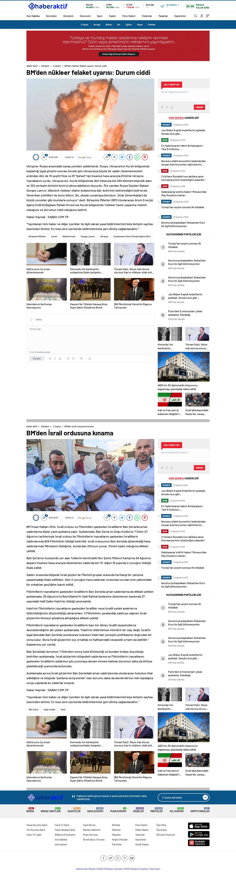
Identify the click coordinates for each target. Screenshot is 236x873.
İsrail (63, 709)
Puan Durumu (118, 810)
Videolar (147, 15)
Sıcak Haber (142, 844)
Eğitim (128, 24)
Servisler (51, 15)
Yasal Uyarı (155, 868)
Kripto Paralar (200, 810)
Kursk (54, 236)
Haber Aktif (32, 65)
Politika (151, 24)
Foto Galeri (128, 15)
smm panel (61, 844)
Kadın (112, 15)
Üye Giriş (161, 824)
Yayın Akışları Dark (65, 829)
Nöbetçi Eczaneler (65, 834)
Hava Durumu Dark (36, 824)
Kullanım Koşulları (139, 868)
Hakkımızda (81, 868)
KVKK (127, 868)
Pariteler (156, 810)
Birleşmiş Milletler (37, 236)
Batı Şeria (33, 709)
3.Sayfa (84, 24)
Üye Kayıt (161, 829)
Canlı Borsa (89, 824)
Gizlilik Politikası (105, 868)
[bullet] (73, 358)
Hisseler (138, 810)
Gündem (68, 15)
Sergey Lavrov (88, 236)
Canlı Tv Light (33, 834)
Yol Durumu (176, 810)
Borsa (30, 810)
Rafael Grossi (68, 236)
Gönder (37, 358)
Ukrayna (104, 236)
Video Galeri (142, 829)
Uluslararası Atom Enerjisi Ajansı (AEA (132, 236)
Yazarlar (163, 15)
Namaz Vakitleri (51, 810)
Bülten (109, 24)
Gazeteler (180, 15)
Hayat (140, 24)
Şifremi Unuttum (165, 834)
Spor (100, 15)
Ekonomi (85, 15)
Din (118, 24)
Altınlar (116, 824)
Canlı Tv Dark (62, 824)
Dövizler (116, 829)
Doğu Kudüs (49, 709)
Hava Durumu (95, 810)
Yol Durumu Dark (35, 829)
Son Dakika (33, 15)
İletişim (92, 868)
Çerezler (118, 868)
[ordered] (68, 358)
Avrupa (96, 24)
